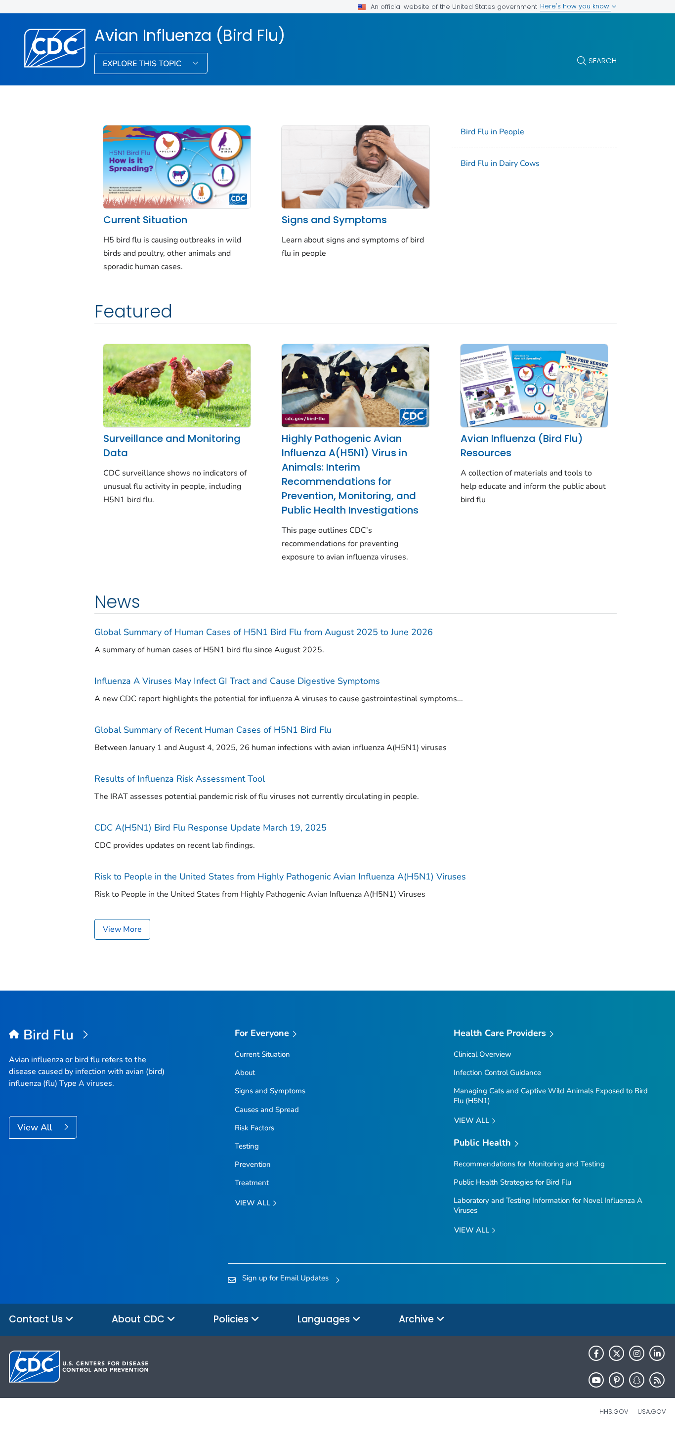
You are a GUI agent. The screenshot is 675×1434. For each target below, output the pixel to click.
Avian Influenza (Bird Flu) (189, 35)
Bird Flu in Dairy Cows (500, 163)
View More (122, 929)
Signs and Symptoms (334, 220)
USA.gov (651, 1411)
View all (253, 1203)
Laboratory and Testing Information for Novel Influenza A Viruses (548, 1205)
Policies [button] (232, 1319)
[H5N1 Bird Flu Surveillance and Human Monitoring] (177, 385)
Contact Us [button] (37, 1319)
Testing (247, 1146)
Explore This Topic (143, 63)
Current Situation (145, 220)
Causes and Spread (267, 1110)
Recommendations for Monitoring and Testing (529, 1164)
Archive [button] (417, 1319)
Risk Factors (254, 1128)
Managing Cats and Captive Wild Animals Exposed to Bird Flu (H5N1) (551, 1095)
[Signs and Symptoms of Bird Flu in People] (355, 166)
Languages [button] (324, 1319)
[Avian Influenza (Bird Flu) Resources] (534, 385)
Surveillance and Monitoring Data (172, 446)
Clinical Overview (482, 1054)
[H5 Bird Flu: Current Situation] (177, 166)
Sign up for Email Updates (285, 1278)
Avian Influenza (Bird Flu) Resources (522, 446)
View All (35, 1127)
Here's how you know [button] (575, 6)
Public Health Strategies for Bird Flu (512, 1182)
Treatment (252, 1183)
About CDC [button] (139, 1319)
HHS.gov (614, 1411)
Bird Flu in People (492, 131)
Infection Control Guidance (497, 1072)
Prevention (253, 1164)
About (245, 1072)
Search (603, 60)
